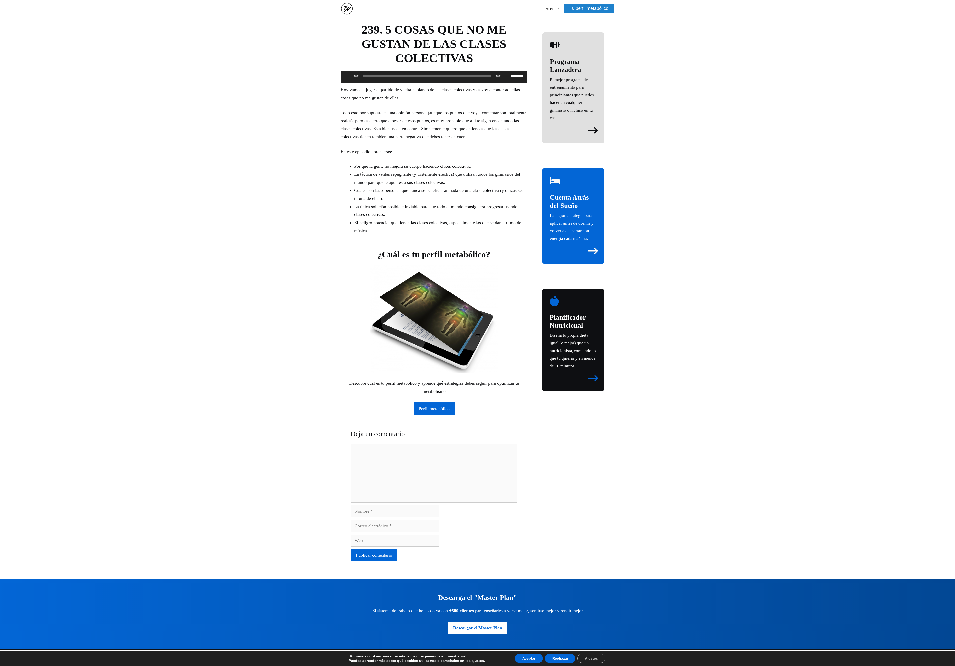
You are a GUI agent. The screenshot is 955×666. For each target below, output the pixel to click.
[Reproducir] (347, 75)
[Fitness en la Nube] (348, 8)
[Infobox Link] (573, 81)
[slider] (518, 75)
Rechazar (560, 658)
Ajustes (591, 658)
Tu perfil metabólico (589, 8)
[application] (434, 78)
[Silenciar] (506, 75)
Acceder (552, 9)
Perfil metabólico (434, 408)
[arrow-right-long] (593, 130)
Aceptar (528, 658)
